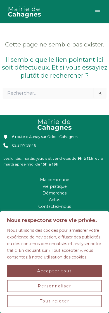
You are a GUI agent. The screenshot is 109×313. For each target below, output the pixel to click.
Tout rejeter (54, 301)
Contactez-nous (54, 206)
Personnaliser (54, 286)
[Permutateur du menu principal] (97, 12)
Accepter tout (54, 270)
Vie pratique (54, 186)
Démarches (54, 193)
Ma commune (54, 179)
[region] (54, 262)
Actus (54, 199)
